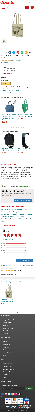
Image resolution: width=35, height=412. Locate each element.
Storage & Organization (19, 214)
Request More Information (23, 200)
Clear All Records (20, 282)
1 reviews (18, 60)
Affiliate (5, 341)
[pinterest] (18, 52)
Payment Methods (8, 372)
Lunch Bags (13, 212)
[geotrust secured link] (24, 406)
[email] (26, 52)
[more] (30, 52)
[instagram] (15, 394)
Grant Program (7, 352)
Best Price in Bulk (7, 93)
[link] (22, 52)
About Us (5, 325)
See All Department (3, 8)
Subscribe (29, 388)
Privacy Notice (7, 322)
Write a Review (24, 260)
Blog (4, 355)
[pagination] (17, 127)
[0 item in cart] (32, 8)
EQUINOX (8, 62)
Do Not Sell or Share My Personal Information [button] (14, 396)
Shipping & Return (8, 369)
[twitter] (13, 52)
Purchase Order (7, 363)
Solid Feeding (22, 218)
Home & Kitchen (6, 209)
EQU (12, 64)
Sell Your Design (8, 350)
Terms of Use (7, 366)
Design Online (7, 374)
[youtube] (9, 394)
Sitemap (5, 333)
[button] (17, 25)
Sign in (30, 2)
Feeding (13, 218)
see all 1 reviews (8, 239)
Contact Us (6, 377)
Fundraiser (6, 347)
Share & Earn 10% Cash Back (11, 90)
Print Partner (6, 344)
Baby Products (5, 218)
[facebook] (9, 52)
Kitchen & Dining (17, 209)
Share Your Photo (8, 328)
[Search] (27, 7)
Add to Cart (6, 83)
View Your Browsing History (8, 282)
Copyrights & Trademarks (10, 320)
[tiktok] (19, 394)
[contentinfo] (7, 2)
